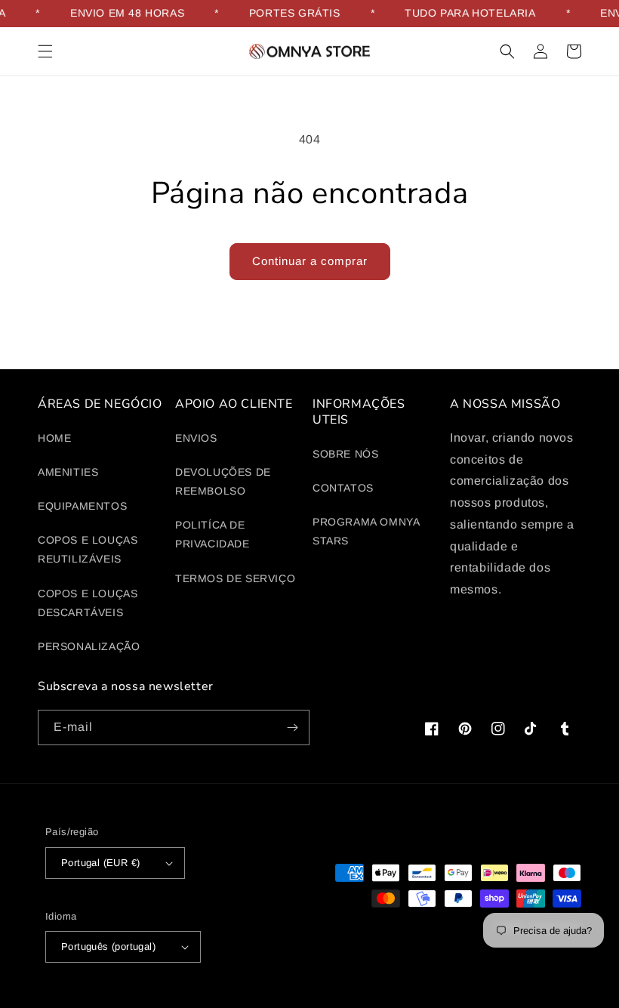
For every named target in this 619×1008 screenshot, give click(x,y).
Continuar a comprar (310, 260)
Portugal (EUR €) (100, 862)
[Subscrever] (292, 727)
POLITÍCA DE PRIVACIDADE (212, 534)
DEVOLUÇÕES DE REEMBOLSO (223, 481)
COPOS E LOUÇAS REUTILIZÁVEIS (87, 549)
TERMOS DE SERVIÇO (235, 578)
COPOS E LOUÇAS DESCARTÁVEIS (87, 602)
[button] (45, 51)
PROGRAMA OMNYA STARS (366, 531)
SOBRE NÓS (345, 454)
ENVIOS (196, 438)
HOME (54, 438)
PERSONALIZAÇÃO (89, 646)
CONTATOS (343, 488)
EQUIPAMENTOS (82, 506)
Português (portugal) (108, 946)
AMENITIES (68, 472)
